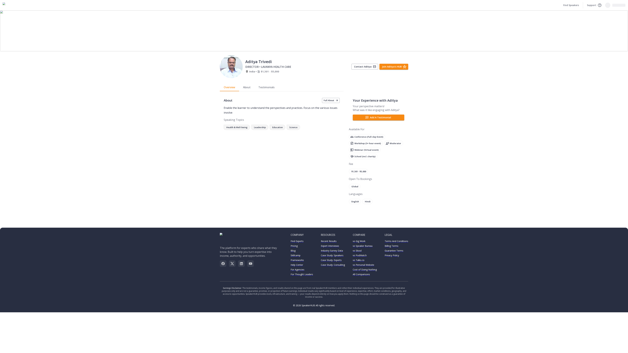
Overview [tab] (229, 87)
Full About (329, 100)
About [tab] (247, 87)
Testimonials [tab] (266, 87)
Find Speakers (571, 5)
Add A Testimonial (380, 117)
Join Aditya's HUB (392, 66)
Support (591, 5)
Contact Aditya (363, 66)
